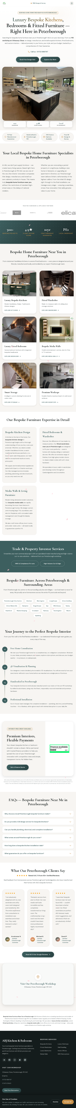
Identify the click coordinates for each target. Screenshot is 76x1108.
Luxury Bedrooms (45, 1051)
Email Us (5, 1076)
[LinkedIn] (25, 1060)
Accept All (67, 1102)
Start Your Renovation (11, 1090)
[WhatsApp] (20, 1060)
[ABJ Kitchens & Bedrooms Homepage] (4, 3)
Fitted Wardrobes (46, 1047)
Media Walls (44, 1054)
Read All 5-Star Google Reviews (37, 954)
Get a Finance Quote (17, 767)
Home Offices (62, 1051)
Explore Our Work (50, 60)
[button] (19, 292)
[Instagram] (15, 1060)
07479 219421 (6, 1083)
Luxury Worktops (63, 1044)
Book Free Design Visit (27, 60)
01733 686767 (42, 52)
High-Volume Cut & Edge (52, 564)
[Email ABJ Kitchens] (4, 1060)
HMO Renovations (63, 1054)
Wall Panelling (62, 1047)
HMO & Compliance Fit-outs (25, 564)
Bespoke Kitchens (46, 1044)
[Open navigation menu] (72, 3)
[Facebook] (9, 1060)
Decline (55, 1102)
